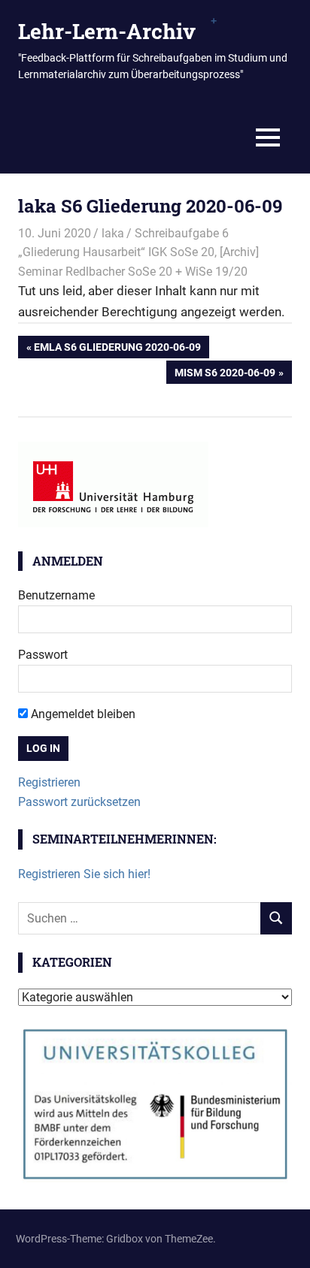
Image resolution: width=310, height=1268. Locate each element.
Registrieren (49, 782)
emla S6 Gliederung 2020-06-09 (117, 349)
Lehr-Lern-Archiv (107, 31)
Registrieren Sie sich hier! (84, 874)
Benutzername (56, 595)
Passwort (43, 655)
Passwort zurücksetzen (79, 802)
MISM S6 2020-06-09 (224, 375)
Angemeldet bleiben (81, 714)
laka (113, 233)
